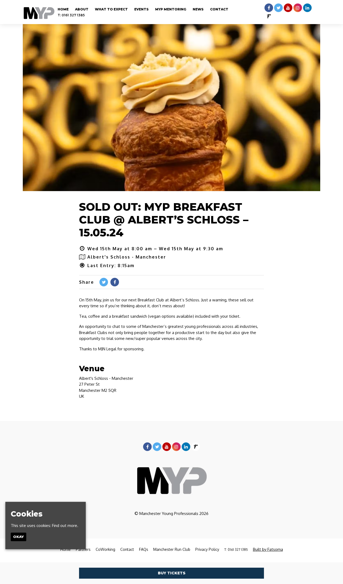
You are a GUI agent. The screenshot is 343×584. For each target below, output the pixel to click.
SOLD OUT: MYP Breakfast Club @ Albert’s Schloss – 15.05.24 (163, 219)
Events (141, 9)
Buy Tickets (171, 573)
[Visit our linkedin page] (307, 7)
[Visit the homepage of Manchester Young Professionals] (39, 12)
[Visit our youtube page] (288, 7)
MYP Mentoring (170, 9)
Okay (18, 536)
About (81, 9)
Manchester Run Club (171, 549)
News (198, 9)
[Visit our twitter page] (278, 7)
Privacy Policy (207, 549)
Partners (83, 549)
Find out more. (65, 525)
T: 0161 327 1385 (71, 15)
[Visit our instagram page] (297, 7)
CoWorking (105, 549)
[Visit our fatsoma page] (268, 16)
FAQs (143, 549)
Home (63, 9)
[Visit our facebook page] (268, 7)
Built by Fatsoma (268, 549)
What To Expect (111, 9)
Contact (219, 9)
